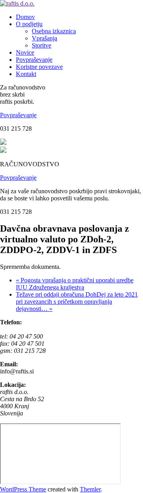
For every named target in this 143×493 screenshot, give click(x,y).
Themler (90, 489)
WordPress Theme (23, 489)
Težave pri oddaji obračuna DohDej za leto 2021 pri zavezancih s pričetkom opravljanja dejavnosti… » (77, 301)
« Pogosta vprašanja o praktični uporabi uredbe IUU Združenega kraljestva (74, 284)
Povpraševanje (18, 115)
